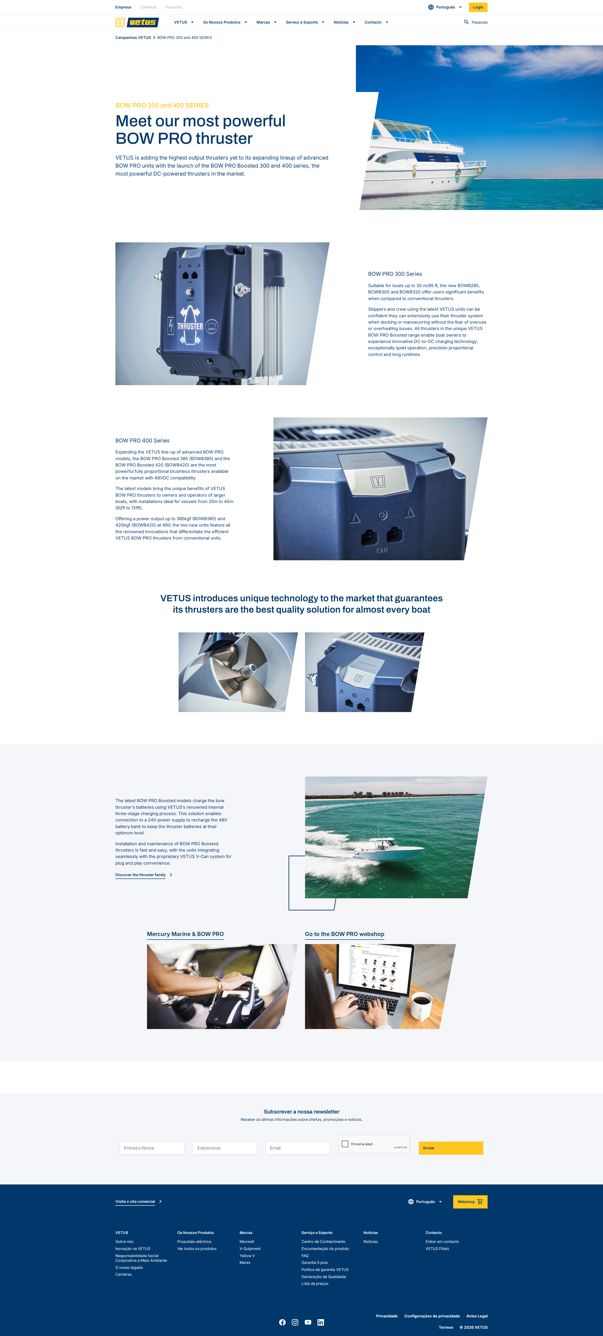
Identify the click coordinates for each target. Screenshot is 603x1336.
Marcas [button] (263, 22)
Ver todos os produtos (196, 1248)
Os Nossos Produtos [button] (221, 22)
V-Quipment (250, 1248)
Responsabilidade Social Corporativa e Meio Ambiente (141, 1258)
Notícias (370, 1241)
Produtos (173, 7)
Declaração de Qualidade (324, 1276)
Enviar (429, 1148)
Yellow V (247, 1256)
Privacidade (387, 1316)
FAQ (305, 1256)
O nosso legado (129, 1267)
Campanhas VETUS (133, 37)
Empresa (123, 7)
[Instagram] (295, 1322)
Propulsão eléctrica (194, 1241)
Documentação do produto (325, 1248)
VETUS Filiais (437, 1248)
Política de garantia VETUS (325, 1269)
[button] (445, 7)
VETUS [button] (180, 22)
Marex (245, 1262)
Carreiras (148, 7)
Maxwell (247, 1241)
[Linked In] (321, 1322)
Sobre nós (124, 1241)
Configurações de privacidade (432, 1316)
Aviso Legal (477, 1316)
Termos (446, 1327)
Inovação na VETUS (132, 1248)
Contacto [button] (373, 22)
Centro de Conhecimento (324, 1241)
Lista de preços (315, 1283)
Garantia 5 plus (315, 1262)
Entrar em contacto (442, 1241)
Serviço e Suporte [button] (302, 22)
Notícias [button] (341, 22)
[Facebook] (282, 1322)
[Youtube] (308, 1322)
